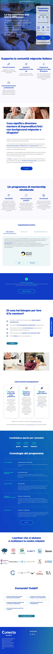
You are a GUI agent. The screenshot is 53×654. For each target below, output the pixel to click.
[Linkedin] (32, 634)
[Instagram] (34, 634)
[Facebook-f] (30, 634)
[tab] (9, 232)
